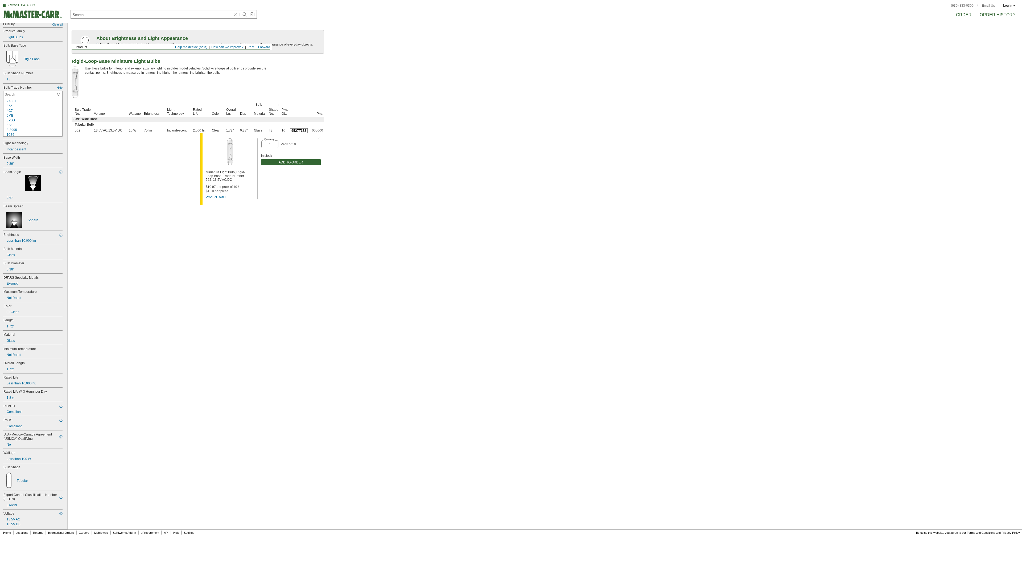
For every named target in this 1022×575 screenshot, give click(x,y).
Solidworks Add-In (124, 532)
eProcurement (150, 532)
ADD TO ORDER (291, 162)
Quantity (269, 139)
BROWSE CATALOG (21, 5)
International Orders (61, 532)
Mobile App (101, 532)
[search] (58, 94)
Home (7, 532)
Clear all (57, 24)
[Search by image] (252, 14)
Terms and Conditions (981, 532)
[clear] (235, 14)
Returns (38, 532)
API (166, 532)
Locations (22, 532)
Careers (84, 532)
